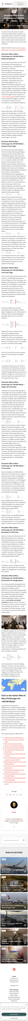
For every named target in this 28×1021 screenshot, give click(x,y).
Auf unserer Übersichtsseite (13, 96)
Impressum (14, 1001)
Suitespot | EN (14, 985)
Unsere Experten (14, 993)
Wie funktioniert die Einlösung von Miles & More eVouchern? (14, 771)
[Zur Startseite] (14, 970)
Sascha (12, 25)
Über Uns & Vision (14, 992)
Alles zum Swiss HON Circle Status (14, 746)
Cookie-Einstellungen (14, 999)
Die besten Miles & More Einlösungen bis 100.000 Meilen (15, 779)
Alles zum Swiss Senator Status (13, 744)
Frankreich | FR (14, 982)
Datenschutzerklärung (14, 997)
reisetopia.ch (8, 4)
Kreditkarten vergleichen (20, 3)
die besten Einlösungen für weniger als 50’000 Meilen (13, 49)
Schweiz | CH (14, 978)
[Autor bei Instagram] (14, 827)
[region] (14, 1012)
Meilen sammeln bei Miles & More (14, 738)
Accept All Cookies (14, 1014)
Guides (14, 11)
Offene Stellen (14, 995)
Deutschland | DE (14, 980)
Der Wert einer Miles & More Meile (14, 748)
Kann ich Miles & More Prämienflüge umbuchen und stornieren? (14, 759)
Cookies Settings (14, 1018)
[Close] (25, 1004)
